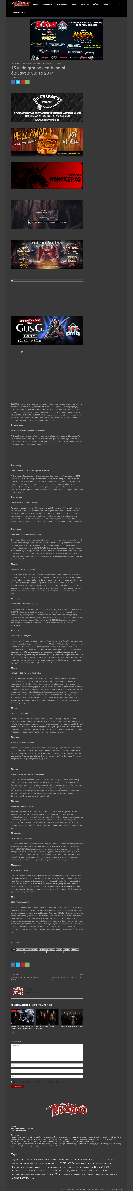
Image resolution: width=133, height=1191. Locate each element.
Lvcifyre (24, 952)
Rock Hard (16, 77)
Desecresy (51, 949)
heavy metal (99, 1163)
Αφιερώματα (26, 63)
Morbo (37, 952)
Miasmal (30, 952)
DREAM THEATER (108, 1160)
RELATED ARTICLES (20, 1005)
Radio (77, 1171)
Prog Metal (59, 1170)
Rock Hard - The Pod (18, 1174)
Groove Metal (80, 1163)
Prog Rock (71, 1171)
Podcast (27, 1171)
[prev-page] (12, 1032)
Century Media (64, 1160)
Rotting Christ (30, 1174)
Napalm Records (86, 1167)
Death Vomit (43, 949)
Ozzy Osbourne (17, 1171)
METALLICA (73, 1167)
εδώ (70, 886)
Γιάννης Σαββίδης (111, 1174)
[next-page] (15, 1032)
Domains (59, 949)
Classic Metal (75, 1160)
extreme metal (27, 1163)
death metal (86, 1159)
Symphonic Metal (40, 1174)
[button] (119, 4)
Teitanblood (59, 952)
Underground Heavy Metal (95, 1174)
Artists (74, 4)
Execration (67, 949)
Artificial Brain (21, 949)
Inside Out (107, 1164)
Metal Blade (63, 1167)
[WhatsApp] (27, 82)
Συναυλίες (85, 4)
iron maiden (18, 1167)
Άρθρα (105, 4)
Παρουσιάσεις (46, 4)
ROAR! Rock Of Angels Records (91, 1171)
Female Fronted (39, 1164)
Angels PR (16, 1160)
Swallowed (51, 952)
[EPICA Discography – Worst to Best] (72, 1017)
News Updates (62, 4)
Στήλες (95, 4)
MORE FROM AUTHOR (42, 1005)
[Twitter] (18, 82)
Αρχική (36, 4)
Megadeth (38, 1167)
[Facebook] (13, 82)
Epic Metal (15, 1164)
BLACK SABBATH (39, 1160)
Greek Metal (51, 1163)
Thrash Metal (54, 1174)
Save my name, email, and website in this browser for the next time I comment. (40, 1082)
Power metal (38, 1170)
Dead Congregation (32, 949)
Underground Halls (78, 1174)
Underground (66, 1174)
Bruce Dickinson (51, 1160)
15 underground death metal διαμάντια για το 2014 (65, 978)
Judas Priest (29, 1167)
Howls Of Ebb (15, 952)
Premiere (49, 1171)
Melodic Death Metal (51, 1167)
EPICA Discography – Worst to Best (72, 1026)
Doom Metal (96, 1160)
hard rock (89, 1163)
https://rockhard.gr (30, 992)
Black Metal (27, 1160)
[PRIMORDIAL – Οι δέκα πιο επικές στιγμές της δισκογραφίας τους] (22, 1017)
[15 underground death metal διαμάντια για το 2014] (47, 377)
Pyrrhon (43, 952)
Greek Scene (66, 1163)
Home (13, 63)
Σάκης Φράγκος (20, 1178)
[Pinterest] (23, 82)
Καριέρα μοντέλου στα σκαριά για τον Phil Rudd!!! (26, 978)
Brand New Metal (18, 12)
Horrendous (75, 949)
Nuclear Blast (101, 1167)
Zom (66, 952)
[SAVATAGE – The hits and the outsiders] (47, 1017)
